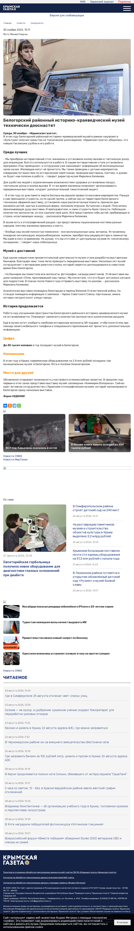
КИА (82, 1)
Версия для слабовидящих (67, 15)
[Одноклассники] (10, 406)
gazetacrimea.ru (82, 906)
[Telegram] (14, 406)
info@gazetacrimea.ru (40, 901)
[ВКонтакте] (5, 406)
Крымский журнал (101, 1)
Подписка (124, 1)
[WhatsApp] (19, 406)
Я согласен (122, 922)
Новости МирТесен (15, 459)
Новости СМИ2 (12, 456)
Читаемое (15, 677)
